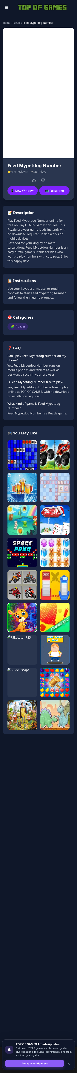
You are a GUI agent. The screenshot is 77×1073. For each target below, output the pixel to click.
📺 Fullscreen (54, 191)
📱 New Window (22, 191)
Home (6, 22)
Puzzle (17, 22)
